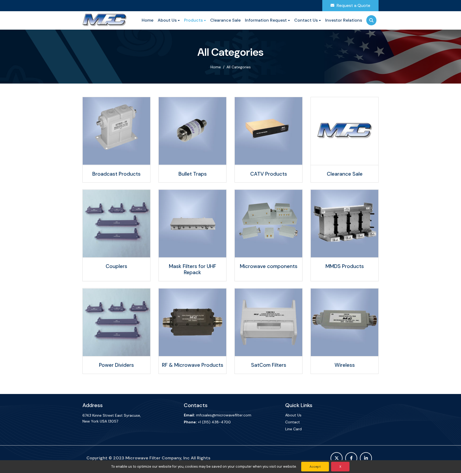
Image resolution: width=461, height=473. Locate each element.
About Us (167, 20)
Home (147, 20)
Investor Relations (343, 20)
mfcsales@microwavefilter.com (223, 415)
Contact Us (306, 20)
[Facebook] (351, 458)
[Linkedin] (366, 458)
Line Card (293, 429)
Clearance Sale (225, 20)
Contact (292, 422)
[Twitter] (337, 458)
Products (193, 20)
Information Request (266, 20)
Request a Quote (353, 5)
